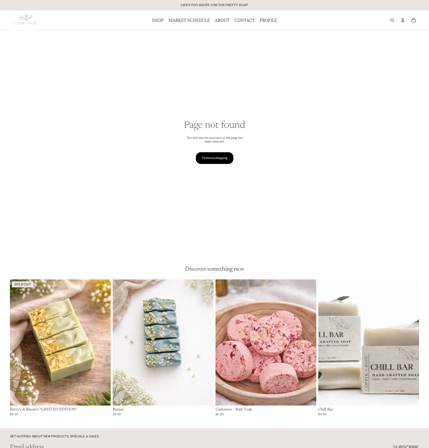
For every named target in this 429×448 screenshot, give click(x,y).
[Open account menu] (402, 20)
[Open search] (392, 20)
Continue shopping (214, 158)
